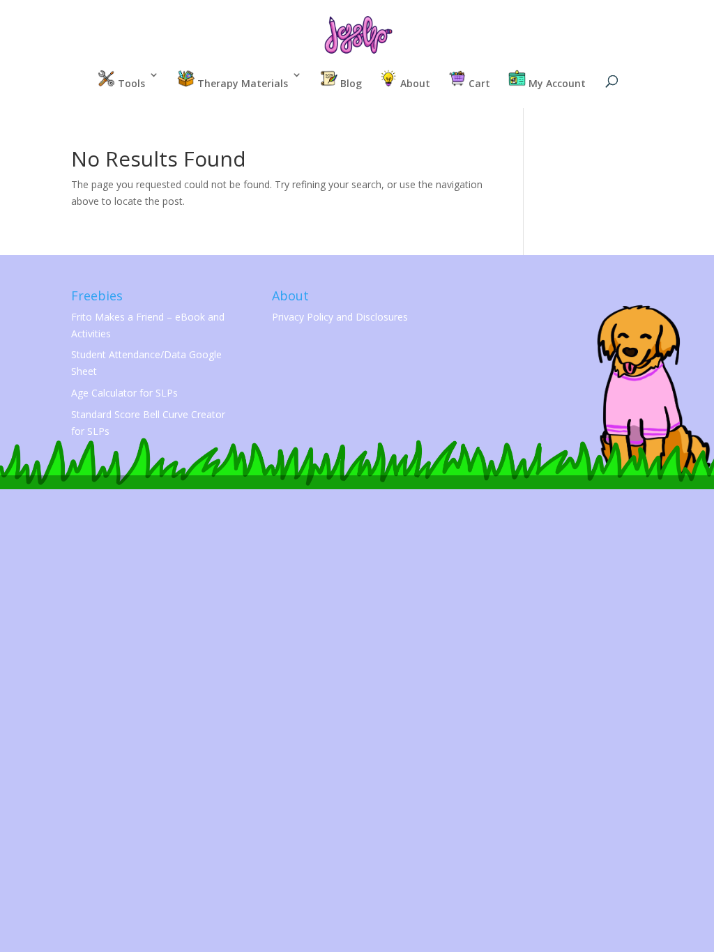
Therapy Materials (241, 83)
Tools (130, 83)
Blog (349, 83)
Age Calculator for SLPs (124, 392)
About (413, 83)
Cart (478, 83)
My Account (556, 83)
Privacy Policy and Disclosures (340, 316)
